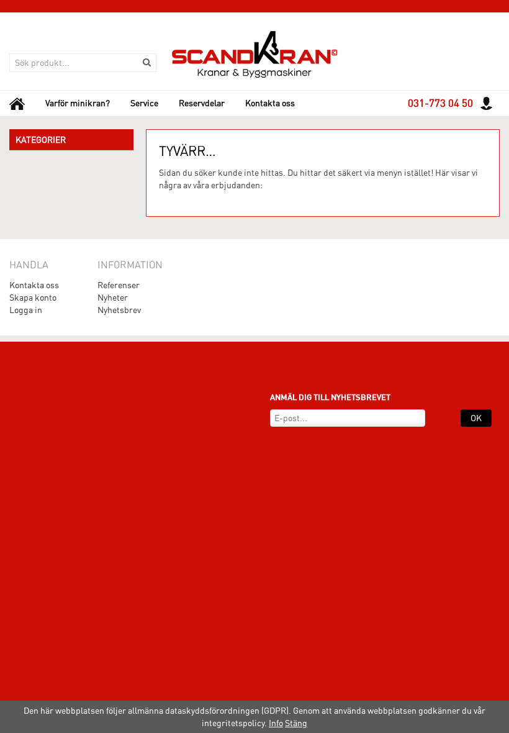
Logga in (25, 310)
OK (476, 418)
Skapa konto (32, 298)
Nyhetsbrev (119, 310)
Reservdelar (202, 103)
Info (276, 723)
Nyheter (112, 298)
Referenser (118, 285)
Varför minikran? (77, 103)
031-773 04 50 (440, 103)
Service (144, 103)
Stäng (296, 723)
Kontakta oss (270, 103)
